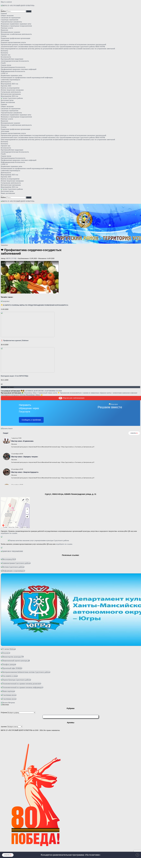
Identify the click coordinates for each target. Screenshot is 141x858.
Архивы (4, 726)
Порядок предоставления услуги (13, 42)
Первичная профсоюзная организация (15, 38)
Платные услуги (7, 28)
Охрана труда (6, 65)
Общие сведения (7, 15)
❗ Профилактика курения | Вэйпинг (15, 340)
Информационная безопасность (13, 71)
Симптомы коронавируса (10, 80)
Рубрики (4, 712)
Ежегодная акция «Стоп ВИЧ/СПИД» (14, 376)
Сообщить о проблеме (31, 420)
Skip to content (6, 2)
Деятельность (6, 82)
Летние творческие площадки (12, 90)
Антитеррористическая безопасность (15, 61)
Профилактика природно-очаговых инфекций (18, 69)
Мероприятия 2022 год (9, 96)
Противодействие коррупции (12, 59)
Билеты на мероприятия (10, 88)
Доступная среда (7, 100)
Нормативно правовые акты (11, 75)
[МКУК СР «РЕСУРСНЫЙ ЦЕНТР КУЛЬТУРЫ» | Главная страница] (18, 5)
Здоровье (4, 245)
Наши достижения (8, 102)
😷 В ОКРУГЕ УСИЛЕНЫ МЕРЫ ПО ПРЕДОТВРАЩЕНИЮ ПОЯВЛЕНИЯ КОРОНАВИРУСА (34, 305)
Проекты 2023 (6, 86)
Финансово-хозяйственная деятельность (16, 34)
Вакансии (4, 30)
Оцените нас (5, 55)
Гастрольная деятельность (11, 92)
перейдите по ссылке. (9, 533)
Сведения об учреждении (10, 18)
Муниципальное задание (10, 32)
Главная (4, 13)
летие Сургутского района (12, 98)
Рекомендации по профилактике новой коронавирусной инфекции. (27, 77)
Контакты (4, 51)
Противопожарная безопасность (13, 67)
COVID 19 (4, 73)
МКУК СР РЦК (11, 258)
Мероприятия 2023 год (9, 84)
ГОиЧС (3, 63)
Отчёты (3, 36)
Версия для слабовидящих (73, 398)
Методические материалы (11, 94)
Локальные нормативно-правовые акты (16, 24)
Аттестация (5, 40)
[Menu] (1, 9)
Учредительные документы (11, 22)
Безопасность (6, 57)
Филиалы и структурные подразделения (16, 26)
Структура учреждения (9, 20)
